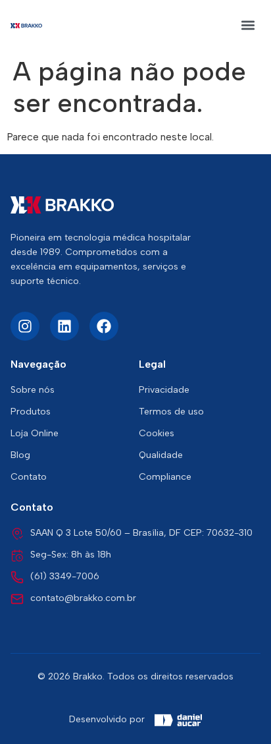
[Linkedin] (64, 326)
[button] (248, 25)
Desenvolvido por (107, 719)
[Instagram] (25, 326)
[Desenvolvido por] (178, 720)
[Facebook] (103, 326)
